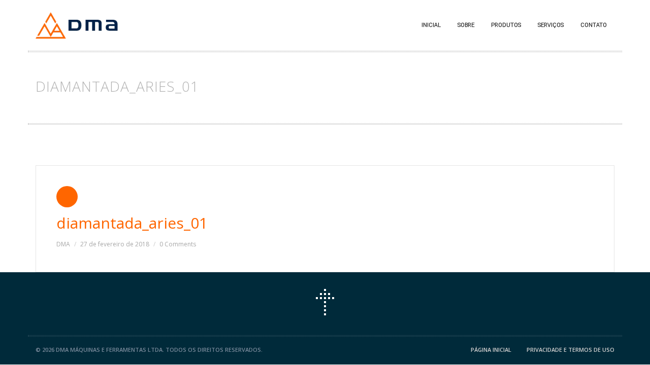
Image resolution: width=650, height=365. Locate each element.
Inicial (431, 25)
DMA (63, 244)
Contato (593, 25)
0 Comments (177, 244)
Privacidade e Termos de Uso (570, 349)
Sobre (466, 25)
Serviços (551, 25)
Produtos (506, 25)
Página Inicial (491, 349)
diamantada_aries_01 (132, 222)
